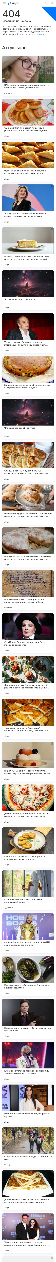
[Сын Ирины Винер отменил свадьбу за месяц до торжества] (28, 633)
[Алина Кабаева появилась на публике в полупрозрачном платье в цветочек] (28, 204)
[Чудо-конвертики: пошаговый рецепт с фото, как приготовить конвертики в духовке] (28, 162)
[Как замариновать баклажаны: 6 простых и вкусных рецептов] (28, 976)
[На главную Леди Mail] (15, 3)
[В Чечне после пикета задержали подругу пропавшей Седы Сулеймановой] (28, 76)
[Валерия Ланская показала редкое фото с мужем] (28, 1105)
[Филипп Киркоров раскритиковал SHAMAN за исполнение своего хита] (28, 933)
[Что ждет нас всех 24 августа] (28, 419)
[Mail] (9, 3)
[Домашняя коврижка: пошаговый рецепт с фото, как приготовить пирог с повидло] (28, 1190)
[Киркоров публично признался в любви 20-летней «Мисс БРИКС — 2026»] (28, 1062)
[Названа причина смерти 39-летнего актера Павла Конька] (28, 1019)
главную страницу (34, 34)
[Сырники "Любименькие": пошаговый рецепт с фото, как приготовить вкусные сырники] (28, 119)
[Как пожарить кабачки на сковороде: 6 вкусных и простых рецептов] (28, 847)
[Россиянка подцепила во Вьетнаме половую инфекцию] (28, 890)
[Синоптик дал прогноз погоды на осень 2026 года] (28, 1147)
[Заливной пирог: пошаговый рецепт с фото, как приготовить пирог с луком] (28, 376)
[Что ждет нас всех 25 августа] (28, 290)
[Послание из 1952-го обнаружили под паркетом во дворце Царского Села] (28, 590)
